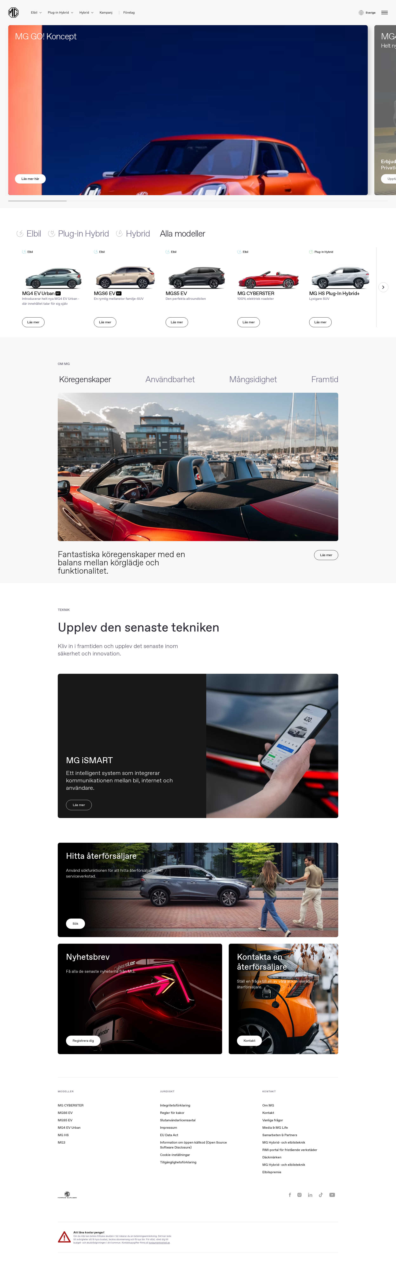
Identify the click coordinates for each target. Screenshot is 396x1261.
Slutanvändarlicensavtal (178, 1120)
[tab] (32, 233)
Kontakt (268, 1113)
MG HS (63, 1135)
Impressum (168, 1127)
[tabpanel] (198, 287)
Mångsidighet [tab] (253, 379)
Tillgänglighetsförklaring (178, 1162)
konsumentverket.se (159, 1242)
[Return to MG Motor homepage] (13, 12)
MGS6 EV (65, 1113)
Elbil (34, 13)
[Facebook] (290, 1195)
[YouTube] (332, 1195)
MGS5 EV (65, 1120)
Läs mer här (30, 179)
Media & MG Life (275, 1127)
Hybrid (84, 13)
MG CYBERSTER (71, 1105)
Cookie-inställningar (175, 1155)
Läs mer (33, 322)
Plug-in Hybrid (59, 13)
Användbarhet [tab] (170, 379)
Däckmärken (271, 1157)
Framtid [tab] (324, 379)
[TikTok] (321, 1195)
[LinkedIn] (310, 1195)
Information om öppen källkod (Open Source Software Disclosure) (193, 1145)
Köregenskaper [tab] (85, 379)
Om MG (268, 1105)
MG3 (61, 1142)
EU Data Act (169, 1135)
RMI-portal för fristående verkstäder (289, 1150)
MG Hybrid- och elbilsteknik (283, 1142)
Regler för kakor (172, 1113)
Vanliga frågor (272, 1120)
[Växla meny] (383, 12)
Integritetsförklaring (175, 1105)
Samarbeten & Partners (279, 1135)
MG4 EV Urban (69, 1127)
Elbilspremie (271, 1172)
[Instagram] (299, 1195)
